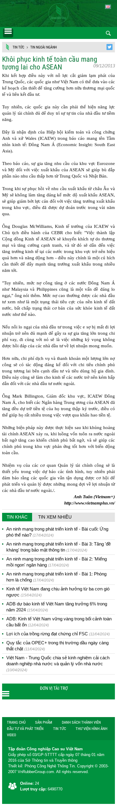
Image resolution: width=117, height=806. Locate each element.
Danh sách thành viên (81, 722)
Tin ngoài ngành (43, 47)
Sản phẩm (43, 722)
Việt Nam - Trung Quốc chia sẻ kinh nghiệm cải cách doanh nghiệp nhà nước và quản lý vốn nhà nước (58, 663)
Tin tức (18, 47)
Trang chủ (16, 722)
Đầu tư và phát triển (25, 728)
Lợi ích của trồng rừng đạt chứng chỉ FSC (58, 633)
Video (11, 735)
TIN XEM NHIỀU (55, 516)
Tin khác (17, 516)
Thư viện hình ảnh (91, 728)
